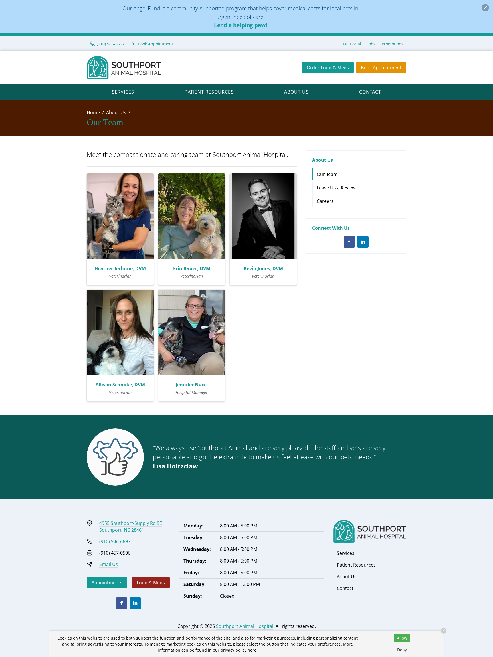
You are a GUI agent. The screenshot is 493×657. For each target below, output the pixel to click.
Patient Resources (209, 92)
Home (93, 112)
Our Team (327, 174)
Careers (325, 201)
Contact (370, 92)
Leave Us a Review (336, 188)
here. (253, 650)
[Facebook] (349, 242)
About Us (296, 92)
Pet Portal (352, 44)
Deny (402, 649)
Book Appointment (381, 67)
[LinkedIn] (363, 242)
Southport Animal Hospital (244, 626)
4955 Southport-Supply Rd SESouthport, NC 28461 (130, 526)
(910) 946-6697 (114, 541)
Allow (402, 638)
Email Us (108, 564)
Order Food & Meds (328, 67)
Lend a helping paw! (240, 25)
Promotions (392, 44)
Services (123, 92)
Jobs (371, 44)
